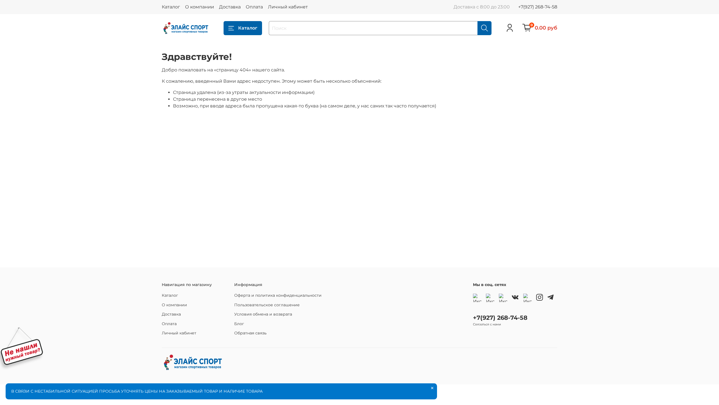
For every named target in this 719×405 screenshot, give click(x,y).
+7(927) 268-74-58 (537, 7)
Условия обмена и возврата (263, 314)
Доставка (230, 7)
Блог (239, 323)
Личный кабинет (288, 7)
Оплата (254, 7)
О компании (199, 7)
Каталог (171, 7)
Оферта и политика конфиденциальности (278, 295)
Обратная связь (250, 333)
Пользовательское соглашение (267, 304)
